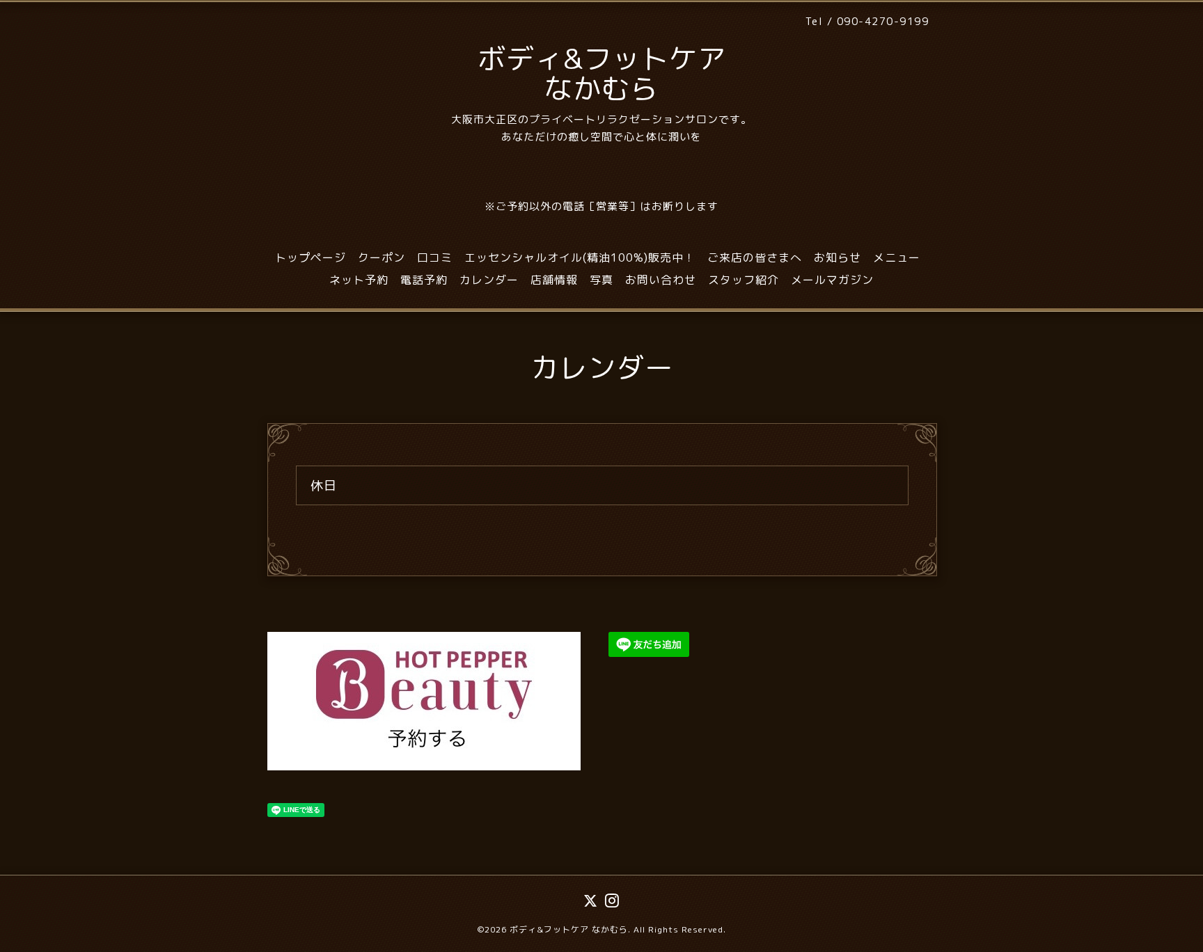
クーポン (381, 257)
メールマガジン (832, 279)
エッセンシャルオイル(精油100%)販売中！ (579, 257)
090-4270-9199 (883, 21)
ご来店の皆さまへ (754, 257)
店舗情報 (554, 279)
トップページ (310, 257)
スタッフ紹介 (743, 279)
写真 (601, 279)
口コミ (435, 257)
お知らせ (837, 257)
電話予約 (424, 279)
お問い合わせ (660, 279)
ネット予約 (358, 279)
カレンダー (489, 279)
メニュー (896, 257)
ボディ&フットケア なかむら (602, 73)
